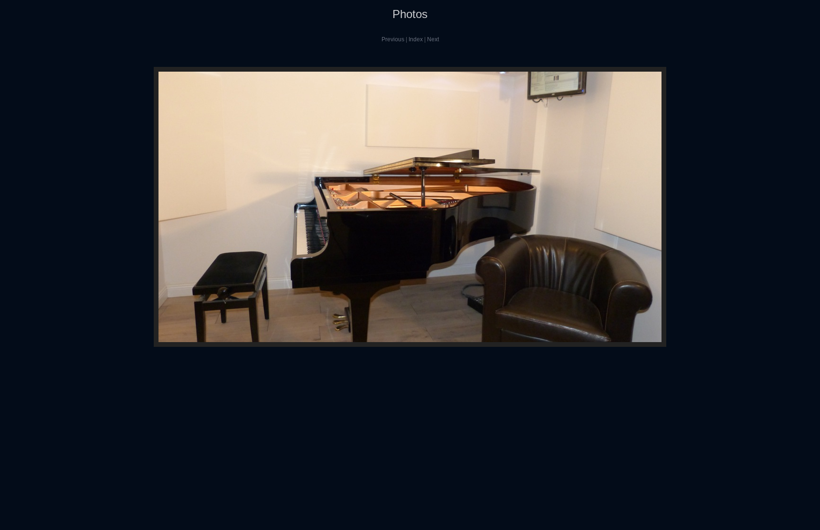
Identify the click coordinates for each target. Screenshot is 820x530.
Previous (393, 39)
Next (433, 39)
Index (416, 39)
